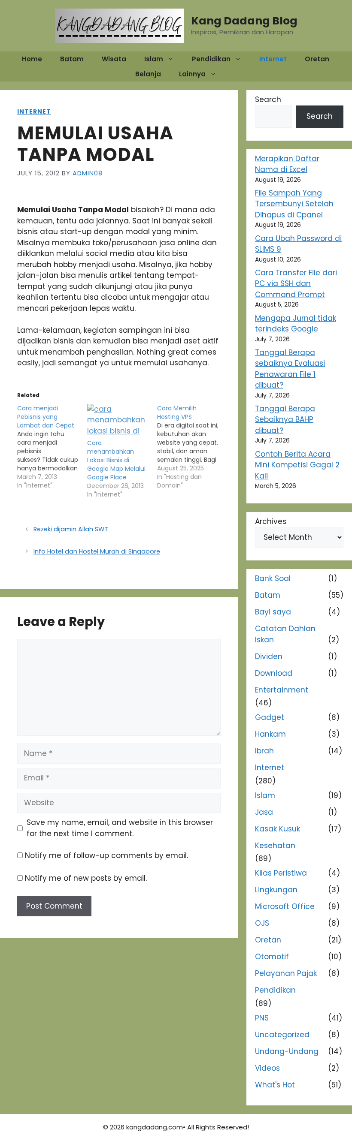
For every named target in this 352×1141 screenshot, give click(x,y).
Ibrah (264, 751)
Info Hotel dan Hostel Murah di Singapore (96, 551)
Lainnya (192, 73)
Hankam (270, 734)
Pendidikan (211, 58)
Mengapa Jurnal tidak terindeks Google (295, 323)
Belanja (148, 73)
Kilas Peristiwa (281, 873)
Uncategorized (282, 1035)
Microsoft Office (285, 906)
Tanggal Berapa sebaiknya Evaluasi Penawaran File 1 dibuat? (290, 369)
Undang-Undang (287, 1051)
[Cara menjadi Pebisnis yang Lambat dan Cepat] (52, 447)
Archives (270, 521)
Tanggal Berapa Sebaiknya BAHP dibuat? (285, 419)
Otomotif (272, 956)
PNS (262, 1018)
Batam (72, 58)
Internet (273, 58)
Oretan (317, 58)
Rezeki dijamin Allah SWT (70, 529)
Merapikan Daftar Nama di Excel (287, 164)
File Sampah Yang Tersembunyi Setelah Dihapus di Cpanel (294, 204)
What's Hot (275, 1085)
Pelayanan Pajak (286, 973)
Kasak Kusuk (277, 829)
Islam (153, 58)
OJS (262, 923)
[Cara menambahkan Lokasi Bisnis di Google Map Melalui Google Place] (118, 421)
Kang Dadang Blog (244, 20)
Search (268, 99)
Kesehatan (275, 845)
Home (32, 58)
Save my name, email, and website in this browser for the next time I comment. (120, 828)
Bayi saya (273, 612)
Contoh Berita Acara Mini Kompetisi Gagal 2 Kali (297, 465)
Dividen (268, 656)
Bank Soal (273, 578)
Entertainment (281, 690)
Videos (267, 1068)
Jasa (264, 812)
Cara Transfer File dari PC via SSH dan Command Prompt (296, 284)
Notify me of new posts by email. (86, 878)
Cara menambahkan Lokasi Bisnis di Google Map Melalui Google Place (116, 460)
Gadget (269, 717)
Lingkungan (276, 890)
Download (273, 673)
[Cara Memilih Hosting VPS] (192, 447)
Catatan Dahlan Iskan (285, 634)
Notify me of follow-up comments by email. (106, 855)
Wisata (114, 58)
